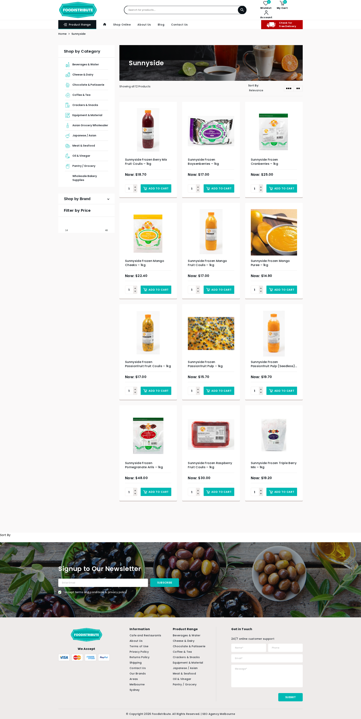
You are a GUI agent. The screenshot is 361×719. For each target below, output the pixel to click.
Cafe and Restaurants (145, 635)
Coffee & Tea (81, 95)
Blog (161, 24)
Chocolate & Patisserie (88, 85)
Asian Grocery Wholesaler (90, 125)
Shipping (136, 663)
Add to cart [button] (159, 188)
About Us (144, 24)
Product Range (80, 24)
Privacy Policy (139, 652)
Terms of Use (139, 646)
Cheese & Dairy (82, 74)
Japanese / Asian (84, 135)
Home (62, 34)
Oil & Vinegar (81, 156)
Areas (134, 679)
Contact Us (179, 24)
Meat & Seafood (83, 145)
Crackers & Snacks (85, 105)
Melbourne (137, 684)
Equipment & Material (87, 115)
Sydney (135, 690)
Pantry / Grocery (83, 166)
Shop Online (122, 24)
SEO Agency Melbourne (218, 714)
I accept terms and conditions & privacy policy (95, 592)
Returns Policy (139, 657)
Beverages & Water (85, 64)
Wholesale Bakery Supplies (84, 178)
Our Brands (138, 673)
